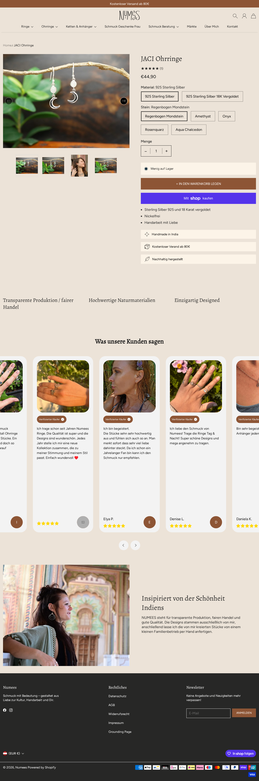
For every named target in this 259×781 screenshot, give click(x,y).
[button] (27, 26)
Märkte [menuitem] (191, 26)
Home (7, 45)
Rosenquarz (154, 129)
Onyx (227, 116)
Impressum (116, 723)
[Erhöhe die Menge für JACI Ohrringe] (167, 151)
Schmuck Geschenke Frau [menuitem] (122, 26)
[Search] (235, 16)
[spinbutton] (156, 151)
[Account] (244, 16)
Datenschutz (117, 696)
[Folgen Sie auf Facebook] (4, 710)
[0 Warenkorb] (253, 16)
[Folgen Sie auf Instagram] (11, 710)
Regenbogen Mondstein (164, 116)
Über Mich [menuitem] (212, 26)
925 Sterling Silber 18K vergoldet (212, 96)
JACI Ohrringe (24, 45)
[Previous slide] (123, 545)
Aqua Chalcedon (189, 129)
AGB (111, 705)
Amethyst (203, 116)
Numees (21, 767)
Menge (146, 141)
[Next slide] (135, 545)
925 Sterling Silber (159, 96)
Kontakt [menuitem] (232, 26)
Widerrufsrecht (119, 714)
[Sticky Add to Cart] (241, 769)
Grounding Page (119, 732)
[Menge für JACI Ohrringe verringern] (146, 151)
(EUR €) (14, 753)
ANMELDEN (244, 713)
